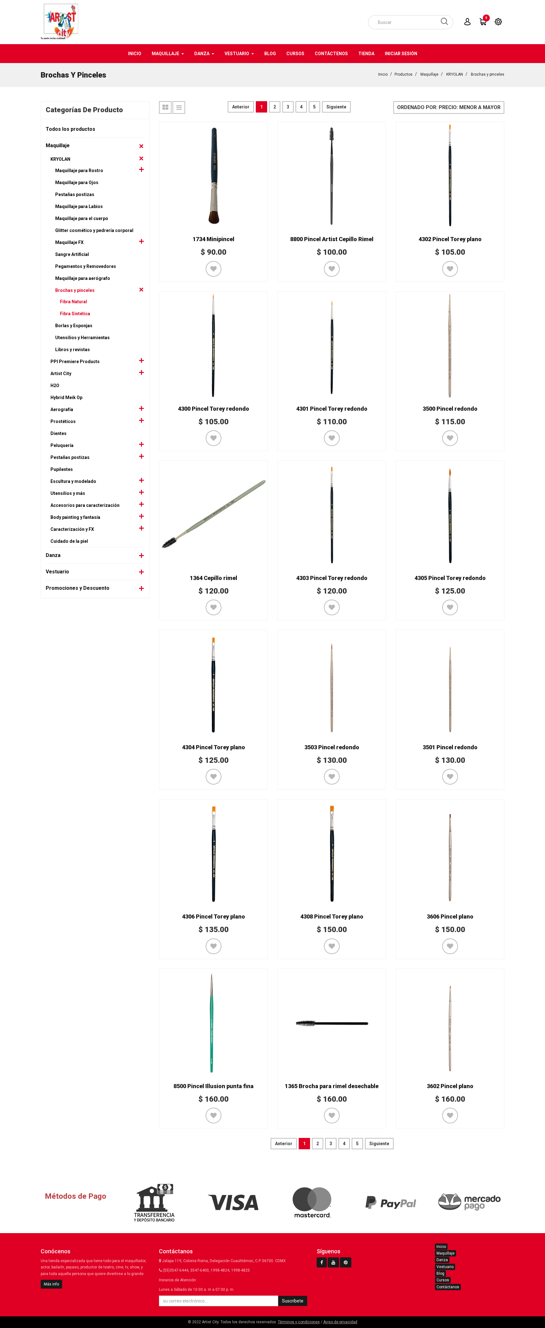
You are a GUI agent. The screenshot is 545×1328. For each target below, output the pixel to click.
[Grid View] (165, 107)
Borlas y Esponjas (73, 325)
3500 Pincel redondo (450, 408)
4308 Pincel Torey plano (331, 916)
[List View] (179, 107)
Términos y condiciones (299, 1322)
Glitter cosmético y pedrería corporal (94, 230)
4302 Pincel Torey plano (450, 239)
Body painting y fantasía (75, 517)
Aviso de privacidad (340, 1322)
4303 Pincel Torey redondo (331, 578)
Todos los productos (70, 129)
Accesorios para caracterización (85, 505)
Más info (51, 1284)
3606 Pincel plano (450, 916)
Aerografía (61, 409)
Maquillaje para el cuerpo (81, 218)
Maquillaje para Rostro (79, 170)
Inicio (383, 74)
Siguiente (336, 106)
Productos (404, 74)
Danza (53, 555)
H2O (54, 385)
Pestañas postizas (74, 194)
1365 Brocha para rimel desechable (331, 1086)
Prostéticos (63, 421)
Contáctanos (448, 1287)
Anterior (240, 106)
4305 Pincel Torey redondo (450, 578)
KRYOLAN (454, 74)
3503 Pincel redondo (331, 747)
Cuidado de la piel (69, 541)
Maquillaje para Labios (79, 206)
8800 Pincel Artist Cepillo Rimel (331, 239)
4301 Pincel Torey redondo (331, 408)
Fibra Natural (73, 301)
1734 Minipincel (213, 239)
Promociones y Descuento (77, 588)
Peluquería (61, 445)
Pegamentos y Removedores (85, 266)
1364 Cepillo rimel (213, 578)
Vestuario (57, 572)
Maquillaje (429, 74)
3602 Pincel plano (450, 1086)
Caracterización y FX (72, 529)
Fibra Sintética (75, 313)
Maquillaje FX (69, 242)
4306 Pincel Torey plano (213, 916)
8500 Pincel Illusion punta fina (213, 1086)
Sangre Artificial (72, 254)
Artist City (60, 373)
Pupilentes (61, 469)
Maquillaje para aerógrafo (82, 278)
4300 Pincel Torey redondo (213, 408)
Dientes (58, 433)
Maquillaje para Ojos (76, 182)
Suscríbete (292, 1300)
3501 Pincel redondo (450, 747)
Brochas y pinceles (487, 74)
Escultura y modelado (73, 481)
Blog (440, 1273)
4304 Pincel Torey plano (213, 747)
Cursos (443, 1280)
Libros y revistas (72, 349)
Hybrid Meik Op (66, 397)
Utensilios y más (67, 493)
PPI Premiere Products (75, 361)
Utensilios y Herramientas (82, 337)
